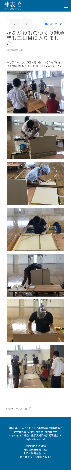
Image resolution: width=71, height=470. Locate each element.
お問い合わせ (35, 431)
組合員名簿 (20, 431)
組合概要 (55, 428)
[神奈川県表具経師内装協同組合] (12, 5)
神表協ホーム (16, 428)
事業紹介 (43, 428)
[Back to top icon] (35, 424)
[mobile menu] (66, 5)
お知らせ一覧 (54, 24)
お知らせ (31, 428)
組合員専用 (51, 431)
